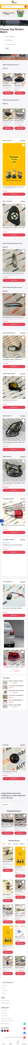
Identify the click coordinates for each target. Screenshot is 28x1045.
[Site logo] (14, 2)
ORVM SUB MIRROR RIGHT (9, 229)
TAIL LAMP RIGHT (7, 547)
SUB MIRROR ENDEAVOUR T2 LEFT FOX (13, 187)
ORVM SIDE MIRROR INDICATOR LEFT (12, 275)
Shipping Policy (5, 1023)
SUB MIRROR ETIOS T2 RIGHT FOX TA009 (14, 227)
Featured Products (5, 1003)
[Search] (25, 7)
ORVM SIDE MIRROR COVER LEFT (7, 87)
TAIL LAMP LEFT (7, 527)
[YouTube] (25, 1037)
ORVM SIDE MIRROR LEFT (9, 361)
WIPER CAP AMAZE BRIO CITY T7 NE (7, 968)
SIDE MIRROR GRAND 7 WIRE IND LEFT (13, 359)
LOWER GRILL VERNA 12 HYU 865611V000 (6, 827)
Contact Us (5, 990)
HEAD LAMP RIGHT (7, 485)
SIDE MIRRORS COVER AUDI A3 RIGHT (8, 121)
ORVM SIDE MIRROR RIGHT (9, 402)
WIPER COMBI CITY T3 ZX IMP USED (7, 916)
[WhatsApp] (25, 1024)
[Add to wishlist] (11, 75)
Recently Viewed (5, 1000)
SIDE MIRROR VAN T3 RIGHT (10, 400)
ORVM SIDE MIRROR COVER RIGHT (7, 123)
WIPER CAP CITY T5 (7, 945)
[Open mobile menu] (1, 2)
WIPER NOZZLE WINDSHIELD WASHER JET (8, 864)
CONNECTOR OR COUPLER (9, 610)
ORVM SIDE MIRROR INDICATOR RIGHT (12, 319)
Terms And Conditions (6, 1018)
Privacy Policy (4, 1015)
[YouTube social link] (7, 1031)
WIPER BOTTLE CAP (7, 947)
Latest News (4, 1013)
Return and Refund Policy (7, 1020)
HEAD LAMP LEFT (7, 444)
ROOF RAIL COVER (18, 828)
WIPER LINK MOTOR (7, 895)
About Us (5, 985)
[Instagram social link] (5, 1031)
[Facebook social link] (2, 1031)
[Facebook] (25, 1033)
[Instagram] (25, 1028)
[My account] (26, 2)
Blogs (4, 993)
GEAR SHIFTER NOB (7, 773)
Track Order (4, 1010)
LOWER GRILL (4, 828)
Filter (7, 48)
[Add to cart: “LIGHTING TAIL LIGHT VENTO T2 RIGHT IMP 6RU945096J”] (4, 664)
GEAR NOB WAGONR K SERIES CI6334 (12, 771)
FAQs (4, 988)
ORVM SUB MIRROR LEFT (9, 189)
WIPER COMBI (6, 917)
